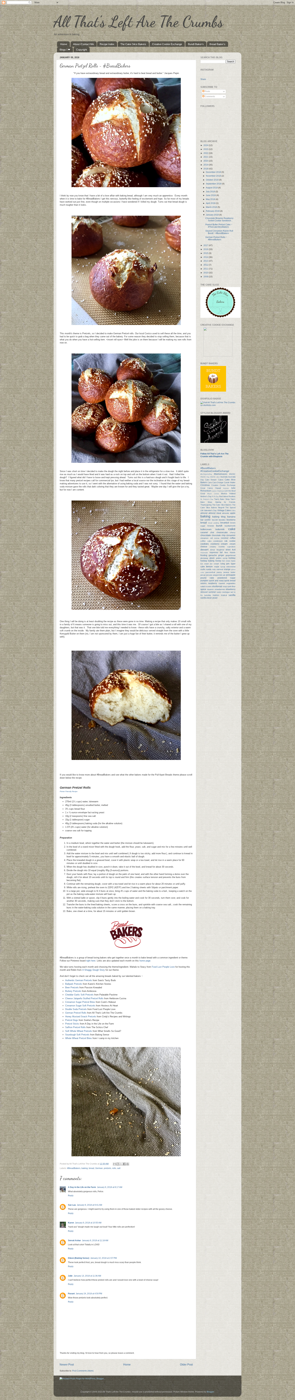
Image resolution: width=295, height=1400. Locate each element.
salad (202, 586)
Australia (224, 477)
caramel (204, 532)
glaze (212, 558)
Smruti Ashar (74, 1240)
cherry (232, 532)
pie (224, 575)
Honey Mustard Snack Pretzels (80, 1016)
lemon (209, 566)
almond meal (214, 513)
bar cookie (205, 520)
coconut (224, 538)
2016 (206, 249)
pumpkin (204, 580)
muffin (202, 569)
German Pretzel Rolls (75, 1012)
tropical (224, 595)
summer (212, 592)
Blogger (210, 1392)
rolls (114, 1168)
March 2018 (211, 207)
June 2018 (211, 195)
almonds (225, 513)
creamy (213, 547)
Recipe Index (107, 44)
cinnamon (230, 535)
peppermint (217, 575)
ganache (213, 555)
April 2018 (211, 203)
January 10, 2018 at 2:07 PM (103, 1258)
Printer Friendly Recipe (69, 791)
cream (224, 543)
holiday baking (207, 561)
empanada (204, 552)
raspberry (212, 583)
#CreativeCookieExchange (214, 471)
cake (231, 529)
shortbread (217, 586)
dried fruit (230, 550)
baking (84, 1168)
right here (90, 960)
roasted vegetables (227, 583)
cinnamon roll (206, 538)
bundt (219, 525)
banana (231, 516)
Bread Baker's (217, 44)
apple (232, 513)
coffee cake (206, 541)
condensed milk (220, 541)
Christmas (205, 485)
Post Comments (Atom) (83, 1371)
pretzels (107, 1168)
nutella (208, 569)
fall (221, 552)
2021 (206, 157)
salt (118, 1168)
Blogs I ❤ (65, 49)
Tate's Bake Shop (222, 499)
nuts (214, 569)
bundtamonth (230, 526)
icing (222, 564)
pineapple (230, 575)
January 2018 (212, 215)
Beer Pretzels (72, 987)
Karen (71, 1223)
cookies (204, 543)
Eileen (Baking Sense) (78, 1258)
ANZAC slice (215, 477)
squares (210, 589)
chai (212, 532)
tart (231, 592)
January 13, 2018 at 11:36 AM (87, 1276)
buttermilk (219, 529)
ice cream (214, 564)
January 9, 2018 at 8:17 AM (109, 1187)
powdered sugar (226, 578)
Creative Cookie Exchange (167, 44)
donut (212, 550)
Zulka (233, 510)
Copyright (81, 49)
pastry (219, 572)
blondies (222, 520)
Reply (70, 1195)
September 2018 (214, 184)
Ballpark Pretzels (73, 984)
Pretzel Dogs (71, 1020)
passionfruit (210, 572)
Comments (209, 96)
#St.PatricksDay (206, 474)
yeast (214, 598)
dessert (204, 549)
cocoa (216, 538)
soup (225, 586)
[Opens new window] (126, 186)
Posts (207, 91)
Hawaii (218, 488)
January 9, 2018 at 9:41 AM (89, 1205)
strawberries (220, 589)
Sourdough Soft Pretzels (77, 1034)
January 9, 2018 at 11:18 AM (95, 1240)
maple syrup (219, 567)
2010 (206, 273)
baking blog (219, 516)
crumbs (222, 547)
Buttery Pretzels (73, 991)
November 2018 (213, 176)
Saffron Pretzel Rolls (75, 1027)
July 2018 (210, 191)
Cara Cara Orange (215, 482)
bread (91, 1168)
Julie (70, 1276)
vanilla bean (206, 598)
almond (203, 513)
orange (227, 569)
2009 (206, 276)
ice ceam (204, 564)
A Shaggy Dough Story (93, 970)
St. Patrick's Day (206, 499)
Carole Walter (229, 482)
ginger (221, 555)
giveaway (204, 558)
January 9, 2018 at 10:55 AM (88, 1223)
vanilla (232, 595)
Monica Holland (228, 494)
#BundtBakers (208, 468)
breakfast (224, 523)
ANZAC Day (204, 477)
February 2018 (213, 211)
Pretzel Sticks (72, 1023)
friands (232, 552)
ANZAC (232, 474)
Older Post (186, 1364)
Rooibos (232, 496)
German (99, 1168)
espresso (214, 552)
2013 (206, 261)
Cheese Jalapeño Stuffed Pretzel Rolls (84, 998)
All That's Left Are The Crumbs (138, 21)
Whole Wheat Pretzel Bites (78, 1038)
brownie (210, 526)
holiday (232, 558)
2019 (206, 165)
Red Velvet (223, 496)
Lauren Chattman (218, 491)
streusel (204, 592)
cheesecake (222, 532)
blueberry (231, 520)
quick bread (229, 580)
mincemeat (230, 567)
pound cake (207, 578)
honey (218, 561)
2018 (206, 169)
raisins (203, 583)
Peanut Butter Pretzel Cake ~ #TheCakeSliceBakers (218, 225)
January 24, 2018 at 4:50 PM (89, 1293)
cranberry (214, 544)
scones (208, 586)
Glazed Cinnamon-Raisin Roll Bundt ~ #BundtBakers (219, 232)
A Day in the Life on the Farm (82, 1187)
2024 (206, 145)
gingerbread (230, 555)
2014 (206, 257)
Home (63, 44)
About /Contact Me (83, 44)
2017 (206, 245)
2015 (206, 253)
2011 (206, 269)
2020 (206, 161)
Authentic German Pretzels (78, 980)
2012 (206, 265)
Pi (212, 496)
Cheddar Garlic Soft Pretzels (79, 994)
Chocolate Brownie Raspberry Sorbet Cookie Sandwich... (219, 219)
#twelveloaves (220, 474)
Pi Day (216, 496)
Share (203, 79)
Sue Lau (72, 1205)
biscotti (215, 520)
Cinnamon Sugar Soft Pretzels (80, 1005)
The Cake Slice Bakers (133, 44)
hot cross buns (228, 561)
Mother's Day (206, 496)
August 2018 (212, 187)
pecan (203, 575)
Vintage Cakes (224, 510)
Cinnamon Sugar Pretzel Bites (80, 1002)
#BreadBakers (73, 1168)
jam (227, 564)
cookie (232, 541)
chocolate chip (218, 535)
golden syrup (221, 558)
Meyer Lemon (213, 494)
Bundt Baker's (196, 44)
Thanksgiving (206, 505)
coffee (232, 538)
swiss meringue (223, 592)
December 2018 (213, 172)
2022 (206, 153)
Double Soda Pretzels (76, 1009)
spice (203, 589)
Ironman (226, 488)
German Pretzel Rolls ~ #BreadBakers (216, 238)
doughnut (220, 550)
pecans (209, 575)
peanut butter (229, 572)
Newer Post (67, 1364)
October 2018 (212, 180)
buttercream (206, 529)
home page (144, 960)
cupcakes (231, 547)
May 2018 (211, 199)
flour (226, 552)
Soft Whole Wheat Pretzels (78, 1031)
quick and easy (216, 580)
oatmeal (219, 569)
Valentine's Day (210, 510)
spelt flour (231, 586)
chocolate (205, 535)
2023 (206, 149)
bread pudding (213, 523)
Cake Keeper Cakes (214, 480)
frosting (203, 555)
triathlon (216, 595)
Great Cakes (206, 488)
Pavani (71, 1293)
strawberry (230, 589)
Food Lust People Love (163, 967)
